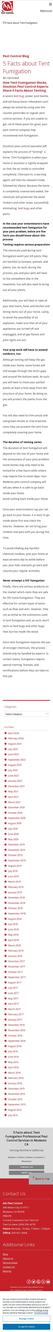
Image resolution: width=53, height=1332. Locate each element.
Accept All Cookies (26, 1326)
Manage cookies (26, 1318)
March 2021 (14, 802)
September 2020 (17, 818)
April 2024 (13, 733)
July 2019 (13, 871)
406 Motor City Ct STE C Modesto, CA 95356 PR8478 (16, 1212)
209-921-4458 (19, 1232)
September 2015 (17, 1104)
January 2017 (15, 1019)
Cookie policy (41, 1313)
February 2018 (15, 950)
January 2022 (15, 780)
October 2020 (15, 812)
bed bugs (24, 208)
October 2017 (15, 972)
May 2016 (13, 1062)
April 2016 (13, 1067)
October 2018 (15, 908)
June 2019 (13, 876)
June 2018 (13, 929)
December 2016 (16, 1024)
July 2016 (13, 1051)
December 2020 (16, 807)
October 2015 (15, 1099)
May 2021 (13, 791)
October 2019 (15, 855)
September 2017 (17, 977)
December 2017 (16, 961)
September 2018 (17, 913)
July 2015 (13, 1115)
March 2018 (14, 945)
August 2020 (14, 823)
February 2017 (15, 1014)
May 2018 (13, 934)
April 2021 (13, 796)
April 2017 (13, 1003)
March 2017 (14, 1009)
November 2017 (16, 966)
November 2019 (16, 849)
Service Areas (10, 1262)
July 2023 (13, 749)
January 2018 (15, 956)
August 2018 (14, 918)
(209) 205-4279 (26, 1224)
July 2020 (13, 828)
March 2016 (14, 1072)
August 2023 (14, 743)
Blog (5, 1254)
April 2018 (13, 940)
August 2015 (14, 1109)
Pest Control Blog (16, 56)
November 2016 (16, 1030)
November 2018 (16, 903)
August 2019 (14, 865)
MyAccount (46, 10)
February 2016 (15, 1078)
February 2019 (15, 887)
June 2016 (13, 1056)
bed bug (19, 96)
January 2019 (15, 892)
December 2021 (16, 786)
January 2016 (15, 1083)
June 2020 (13, 833)
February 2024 (15, 738)
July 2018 (13, 924)
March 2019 (14, 881)
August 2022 (14, 764)
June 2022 (13, 775)
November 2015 (16, 1093)
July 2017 (13, 987)
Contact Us (26, 1167)
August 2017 (14, 982)
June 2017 (13, 993)
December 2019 (16, 844)
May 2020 (13, 839)
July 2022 (13, 770)
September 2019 (17, 860)
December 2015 (16, 1088)
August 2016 (14, 1046)
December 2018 (16, 897)
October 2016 (15, 1035)
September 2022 (17, 759)
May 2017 (13, 998)
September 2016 (17, 1040)
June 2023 (13, 754)
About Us (27, 1173)
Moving (7, 1271)
